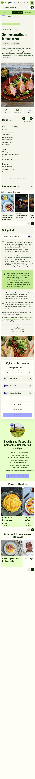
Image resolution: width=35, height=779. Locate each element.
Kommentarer (29, 12)
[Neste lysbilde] (32, 223)
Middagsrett (6, 24)
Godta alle (17, 415)
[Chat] (32, 7)
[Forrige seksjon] (2, 12)
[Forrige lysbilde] (28, 223)
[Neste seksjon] (33, 12)
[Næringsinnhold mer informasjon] (18, 186)
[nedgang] (23, 118)
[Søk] (3, 7)
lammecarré (9, 127)
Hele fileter (16, 24)
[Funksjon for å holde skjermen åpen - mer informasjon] (21, 236)
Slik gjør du (17, 12)
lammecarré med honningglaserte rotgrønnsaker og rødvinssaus (17, 318)
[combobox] (15, 7)
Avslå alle (17, 405)
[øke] (31, 118)
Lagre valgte (17, 410)
